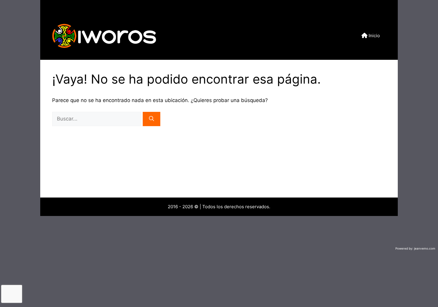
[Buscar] (151, 119)
